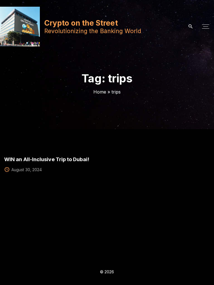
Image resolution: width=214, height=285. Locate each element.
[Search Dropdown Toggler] (190, 27)
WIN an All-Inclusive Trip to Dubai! (46, 159)
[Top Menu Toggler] (206, 27)
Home (99, 92)
